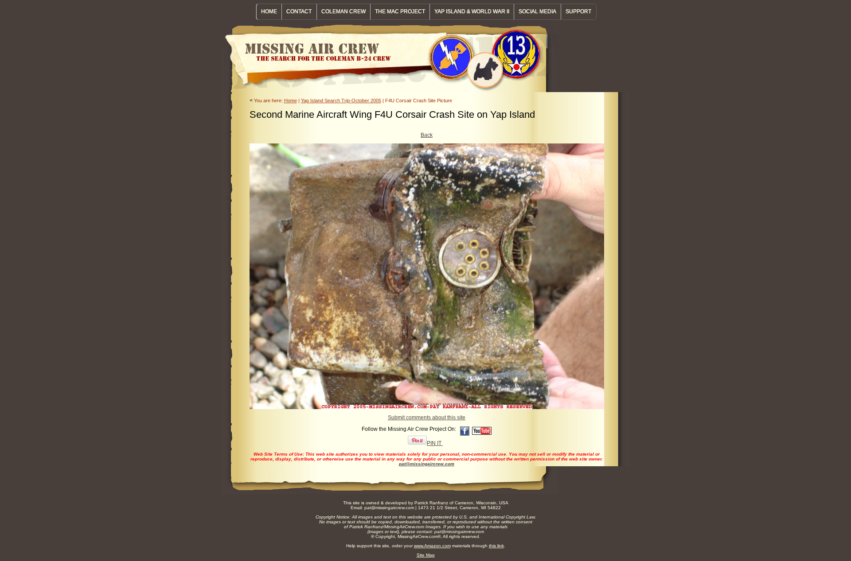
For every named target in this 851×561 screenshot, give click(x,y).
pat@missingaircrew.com (426, 463)
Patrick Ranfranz (431, 502)
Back (427, 135)
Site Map (426, 555)
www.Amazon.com (432, 545)
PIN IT (435, 443)
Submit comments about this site (426, 417)
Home (290, 100)
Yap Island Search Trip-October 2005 (341, 100)
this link (496, 545)
